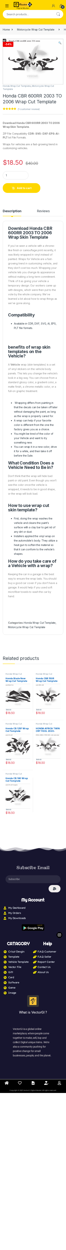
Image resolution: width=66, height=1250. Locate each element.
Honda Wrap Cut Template (17, 86)
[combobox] (28, 14)
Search (58, 14)
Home (6, 29)
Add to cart (24, 188)
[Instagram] (59, 935)
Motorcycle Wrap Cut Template (35, 29)
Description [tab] (12, 211)
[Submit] (54, 888)
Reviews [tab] (43, 211)
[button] (59, 43)
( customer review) (29, 109)
